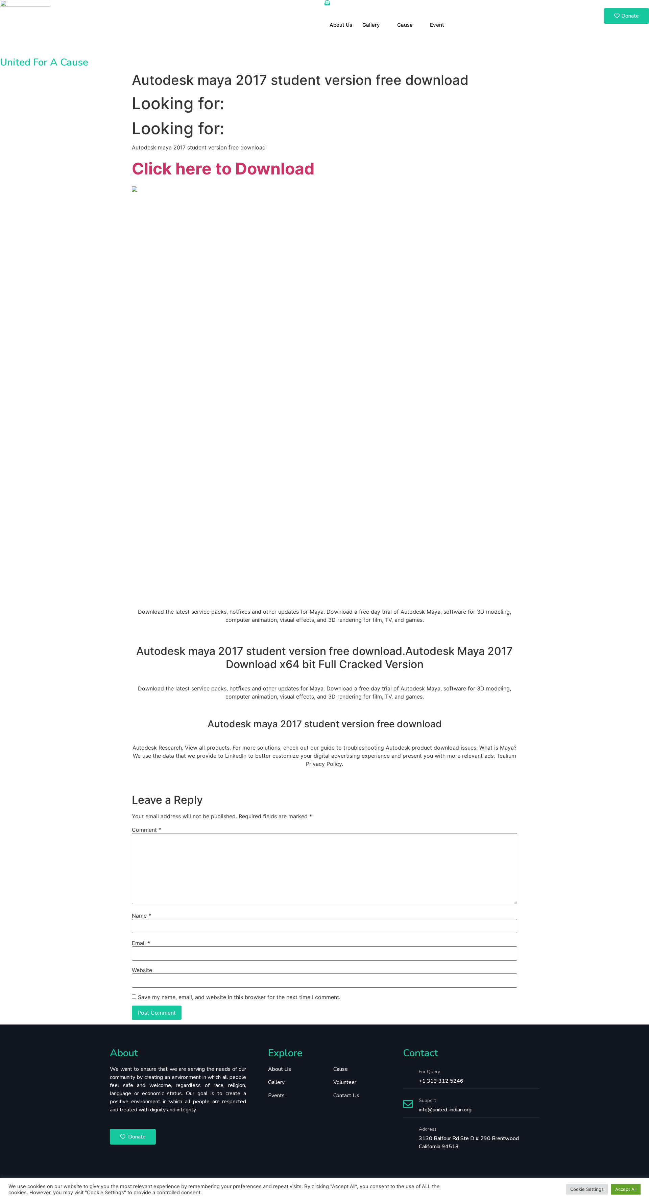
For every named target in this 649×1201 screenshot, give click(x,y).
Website (142, 970)
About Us (341, 25)
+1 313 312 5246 (441, 1081)
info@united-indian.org (445, 1109)
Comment (146, 829)
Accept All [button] (625, 1189)
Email (141, 943)
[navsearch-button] (543, 4)
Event (437, 25)
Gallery (371, 25)
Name (141, 915)
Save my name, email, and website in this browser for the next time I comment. (239, 997)
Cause (405, 25)
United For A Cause (44, 62)
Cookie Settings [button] (587, 1189)
